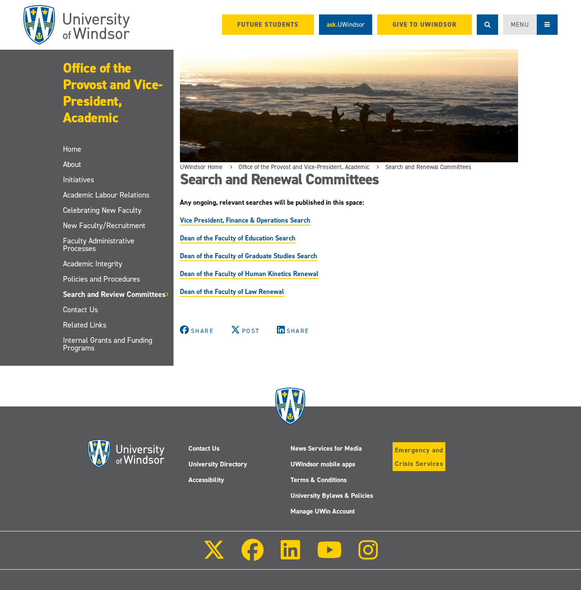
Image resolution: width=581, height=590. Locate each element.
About (72, 164)
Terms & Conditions (318, 479)
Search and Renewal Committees (428, 167)
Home (72, 149)
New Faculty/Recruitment (104, 225)
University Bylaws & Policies (331, 495)
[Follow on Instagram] (368, 555)
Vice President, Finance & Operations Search (245, 220)
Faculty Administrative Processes (98, 245)
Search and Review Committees (114, 294)
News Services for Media (326, 448)
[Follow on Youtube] (329, 555)
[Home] (76, 25)
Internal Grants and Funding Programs (107, 344)
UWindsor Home (201, 167)
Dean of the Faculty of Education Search (238, 238)
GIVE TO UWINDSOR (424, 24)
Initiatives (78, 180)
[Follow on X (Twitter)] (214, 555)
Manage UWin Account (322, 511)
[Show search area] (487, 24)
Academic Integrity (92, 264)
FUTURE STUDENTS (268, 24)
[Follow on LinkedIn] (290, 555)
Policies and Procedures (101, 279)
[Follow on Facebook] (252, 555)
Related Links (84, 325)
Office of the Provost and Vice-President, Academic (112, 93)
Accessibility (206, 479)
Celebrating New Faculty (102, 210)
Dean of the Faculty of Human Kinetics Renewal (249, 273)
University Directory (217, 464)
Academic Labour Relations (106, 195)
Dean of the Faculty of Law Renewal (232, 291)
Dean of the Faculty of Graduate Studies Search (248, 255)
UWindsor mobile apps (322, 464)
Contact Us (80, 310)
